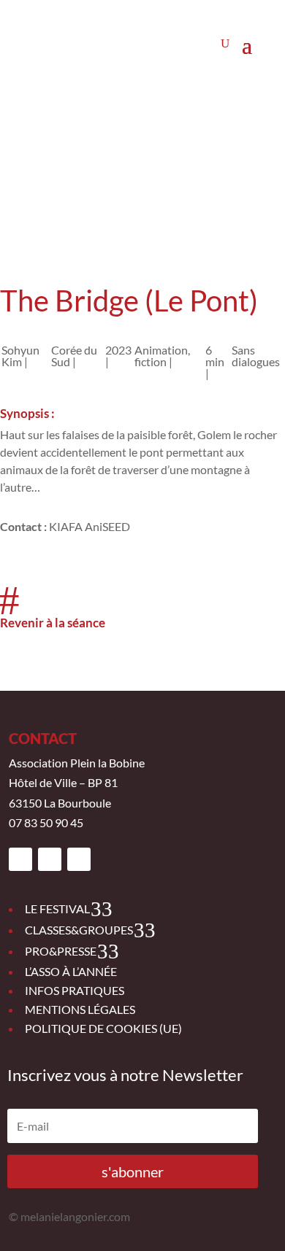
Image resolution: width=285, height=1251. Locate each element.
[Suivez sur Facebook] (20, 859)
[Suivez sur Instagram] (49, 859)
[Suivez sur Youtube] (79, 859)
